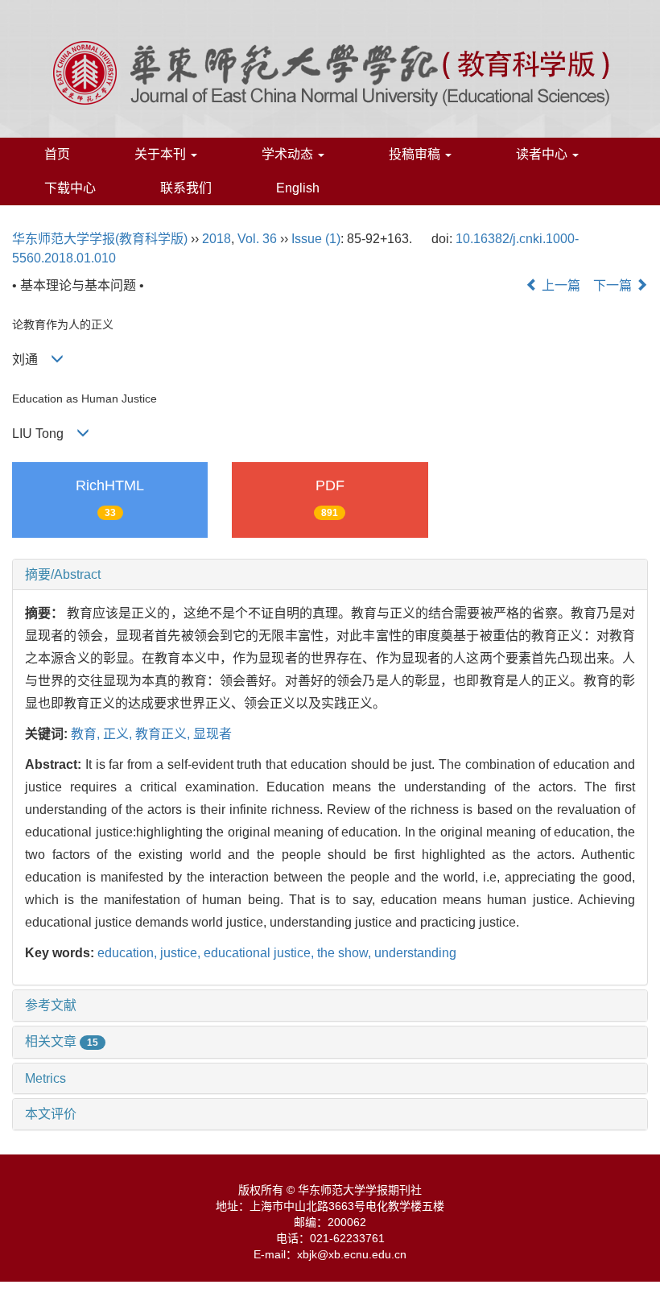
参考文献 (50, 1005)
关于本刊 (161, 154)
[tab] (330, 575)
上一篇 (559, 285)
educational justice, (260, 953)
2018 (216, 239)
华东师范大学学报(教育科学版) (100, 239)
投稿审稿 (416, 154)
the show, (345, 953)
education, (128, 953)
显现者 (212, 734)
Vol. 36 (257, 239)
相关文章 (61, 1041)
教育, (87, 734)
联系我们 (186, 188)
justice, (182, 953)
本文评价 (50, 1114)
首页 (57, 154)
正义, (119, 734)
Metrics (45, 1078)
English (298, 188)
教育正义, (164, 734)
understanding (415, 953)
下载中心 (70, 188)
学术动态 (289, 154)
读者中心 (543, 154)
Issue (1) (315, 239)
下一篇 (614, 285)
